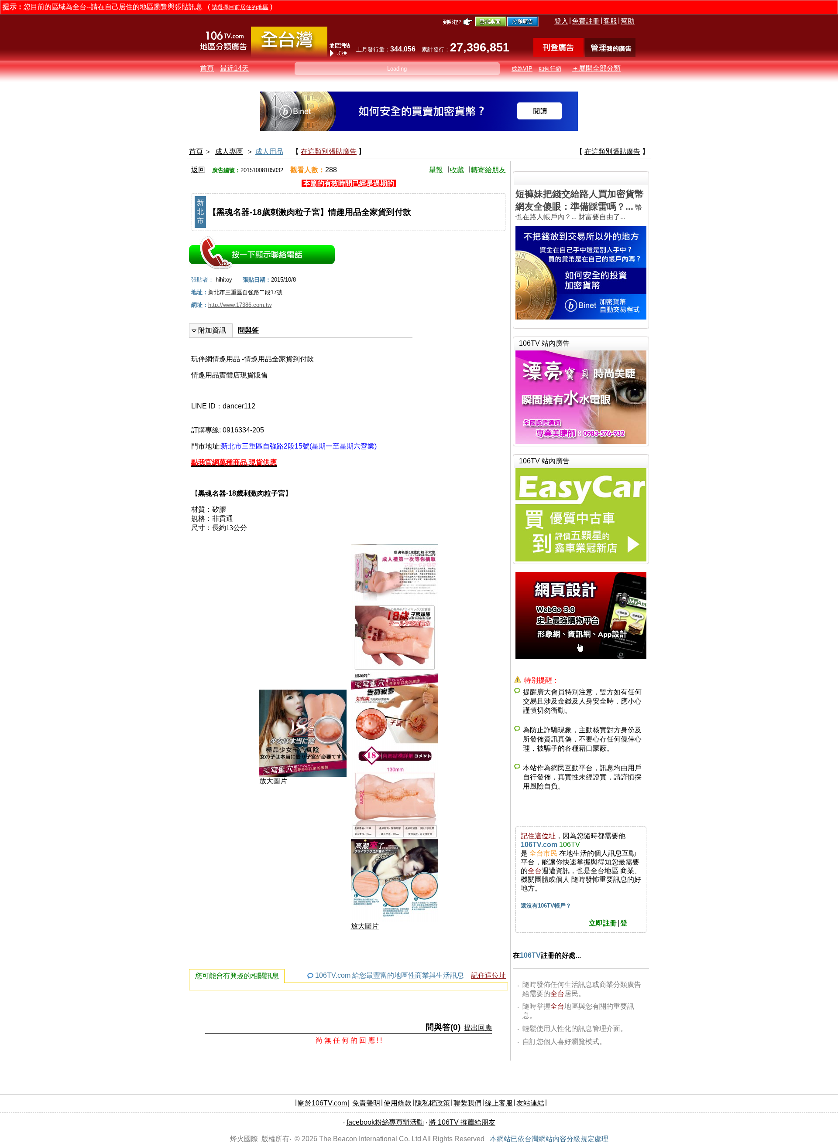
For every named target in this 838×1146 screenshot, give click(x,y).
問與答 (248, 330)
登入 (561, 21)
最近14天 (234, 68)
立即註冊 (603, 923)
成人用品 (269, 151)
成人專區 (229, 151)
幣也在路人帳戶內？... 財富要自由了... (579, 205)
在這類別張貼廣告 (329, 151)
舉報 (436, 169)
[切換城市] (289, 55)
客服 (610, 21)
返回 (198, 169)
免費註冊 (586, 21)
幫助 (628, 21)
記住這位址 (488, 975)
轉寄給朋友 (488, 169)
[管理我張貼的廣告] (610, 54)
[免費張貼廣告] (558, 54)
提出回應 (478, 1027)
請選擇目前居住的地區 (240, 7)
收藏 (457, 169)
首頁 (207, 68)
